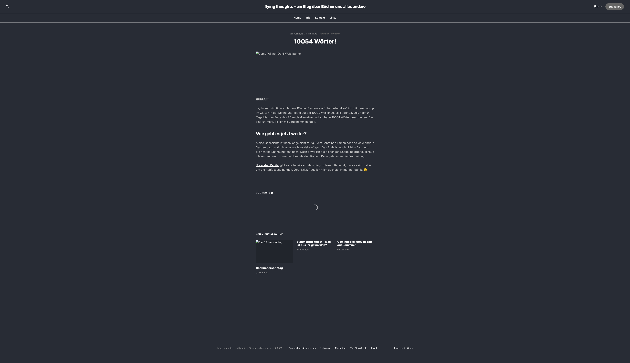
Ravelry (375, 348)
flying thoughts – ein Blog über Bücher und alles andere (315, 7)
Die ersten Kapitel (267, 165)
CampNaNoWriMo (330, 33)
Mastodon (340, 348)
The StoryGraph (358, 348)
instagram (325, 348)
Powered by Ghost (403, 348)
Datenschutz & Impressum (302, 348)
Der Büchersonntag (269, 268)
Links (333, 17)
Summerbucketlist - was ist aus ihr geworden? (314, 243)
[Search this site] (7, 6)
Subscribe (615, 6)
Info (308, 17)
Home (297, 17)
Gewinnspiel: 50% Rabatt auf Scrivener (354, 243)
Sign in (598, 6)
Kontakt (320, 17)
